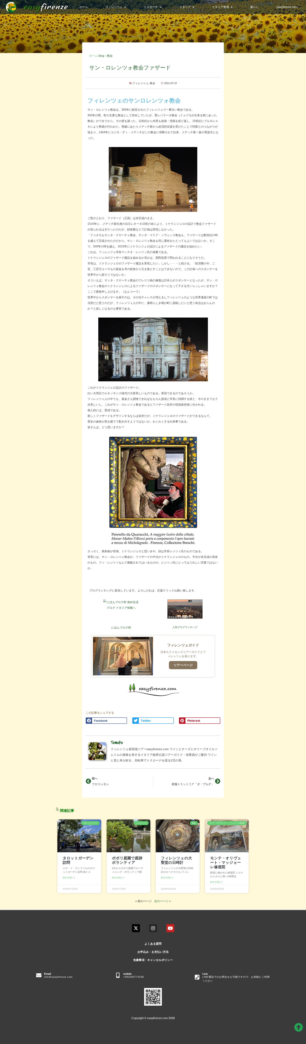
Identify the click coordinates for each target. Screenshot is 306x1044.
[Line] (197, 977)
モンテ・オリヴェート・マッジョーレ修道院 (225, 862)
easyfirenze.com (287, 6)
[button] (106, 720)
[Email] (38, 975)
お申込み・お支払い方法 (153, 951)
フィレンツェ (114, 6)
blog (101, 55)
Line (205, 973)
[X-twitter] (136, 928)
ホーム (83, 6)
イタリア (185, 6)
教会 (110, 55)
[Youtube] (170, 928)
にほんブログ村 (121, 627)
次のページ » (162, 901)
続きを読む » (69, 877)
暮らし (254, 6)
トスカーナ (151, 6)
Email (47, 973)
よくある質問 (153, 943)
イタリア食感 (220, 6)
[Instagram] (153, 928)
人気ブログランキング (184, 627)
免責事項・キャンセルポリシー (153, 959)
